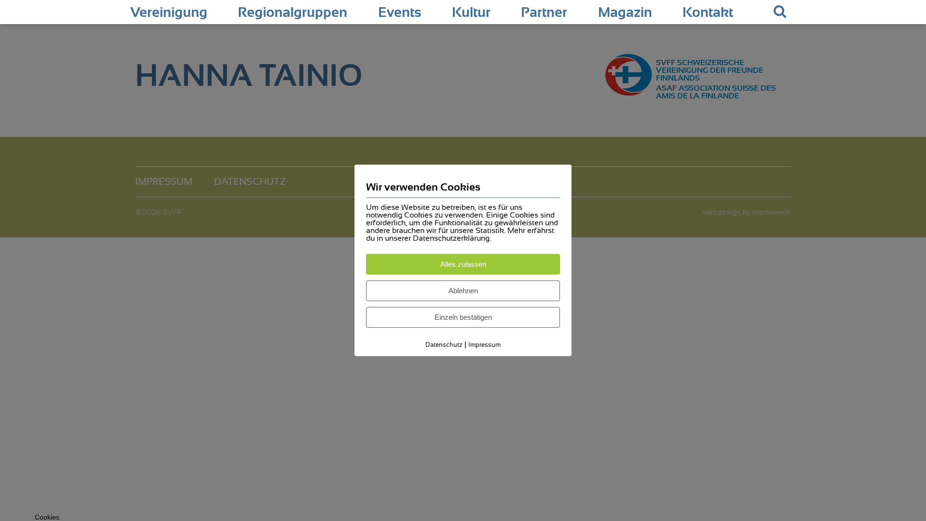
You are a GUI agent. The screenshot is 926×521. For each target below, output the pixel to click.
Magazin (625, 12)
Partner (544, 12)
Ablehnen (463, 291)
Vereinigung (168, 12)
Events (400, 12)
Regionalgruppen (292, 12)
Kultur (471, 12)
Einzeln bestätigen (463, 317)
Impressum (484, 344)
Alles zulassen (463, 264)
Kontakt (707, 12)
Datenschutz (444, 344)
